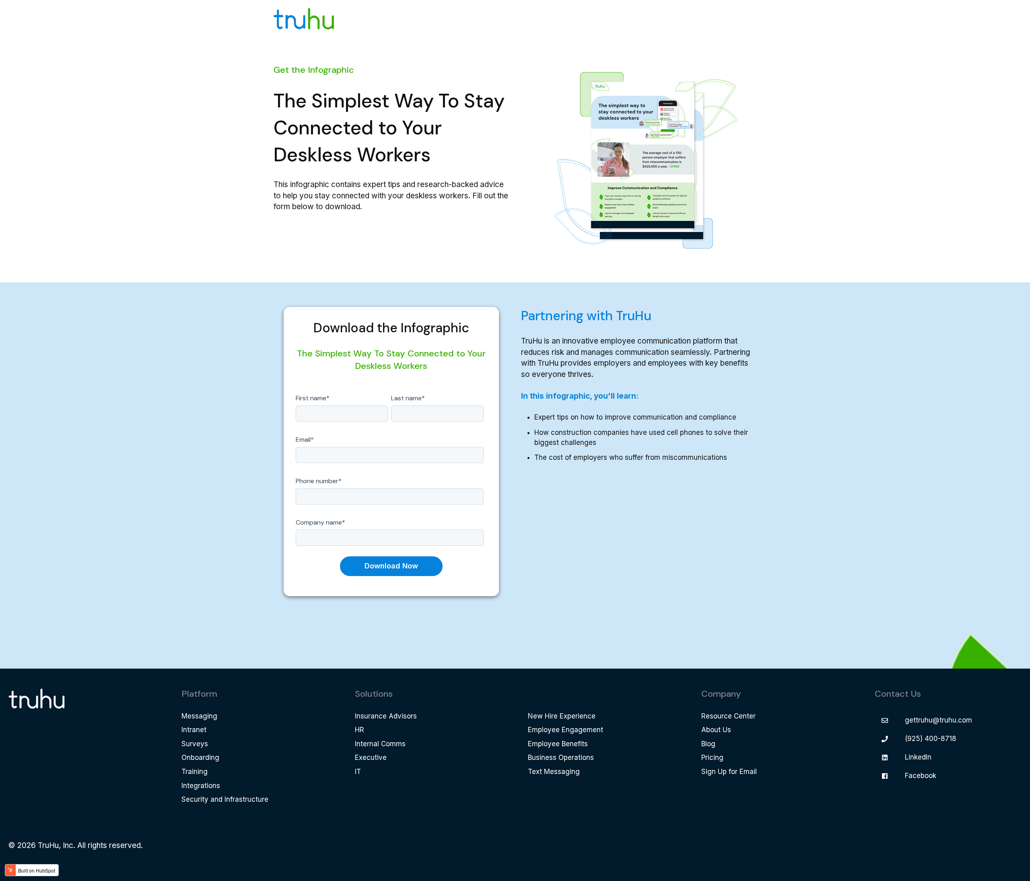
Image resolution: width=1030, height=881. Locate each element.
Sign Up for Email (729, 772)
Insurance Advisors (386, 716)
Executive (371, 757)
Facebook (920, 776)
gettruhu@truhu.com (938, 720)
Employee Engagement (565, 730)
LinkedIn (918, 757)
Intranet (193, 730)
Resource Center (728, 716)
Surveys (194, 744)
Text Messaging (554, 772)
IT (358, 772)
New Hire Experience (561, 716)
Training (194, 772)
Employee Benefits (558, 744)
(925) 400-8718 (930, 739)
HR (359, 730)
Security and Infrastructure (224, 799)
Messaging (199, 716)
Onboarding (200, 757)
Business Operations (561, 757)
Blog (708, 744)
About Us (716, 730)
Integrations (200, 786)
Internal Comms (380, 744)
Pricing (712, 757)
